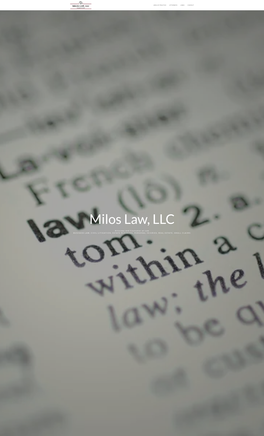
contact (190, 5)
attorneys (173, 5)
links (182, 5)
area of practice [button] (159, 5)
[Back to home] (81, 5)
